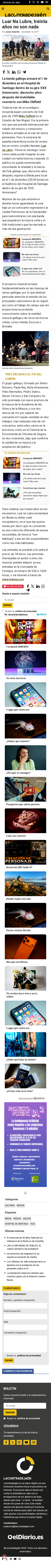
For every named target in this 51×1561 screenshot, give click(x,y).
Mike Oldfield (27, 116)
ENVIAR (7, 605)
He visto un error (14, 586)
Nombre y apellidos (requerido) (19, 1300)
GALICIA (27, 1218)
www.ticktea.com (13, 579)
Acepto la (21, 611)
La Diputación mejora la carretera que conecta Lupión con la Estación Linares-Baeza (26, 1276)
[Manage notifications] (4, 1556)
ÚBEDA (8, 1218)
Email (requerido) (12, 1311)
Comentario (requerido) (15, 1332)
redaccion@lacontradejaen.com (19, 1526)
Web (6, 1322)
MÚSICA (20, 1205)
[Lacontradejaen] (25, 14)
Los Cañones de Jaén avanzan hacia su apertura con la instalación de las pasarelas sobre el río (26, 1265)
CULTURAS (10, 1205)
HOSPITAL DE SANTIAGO (16, 1224)
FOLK (32, 1224)
